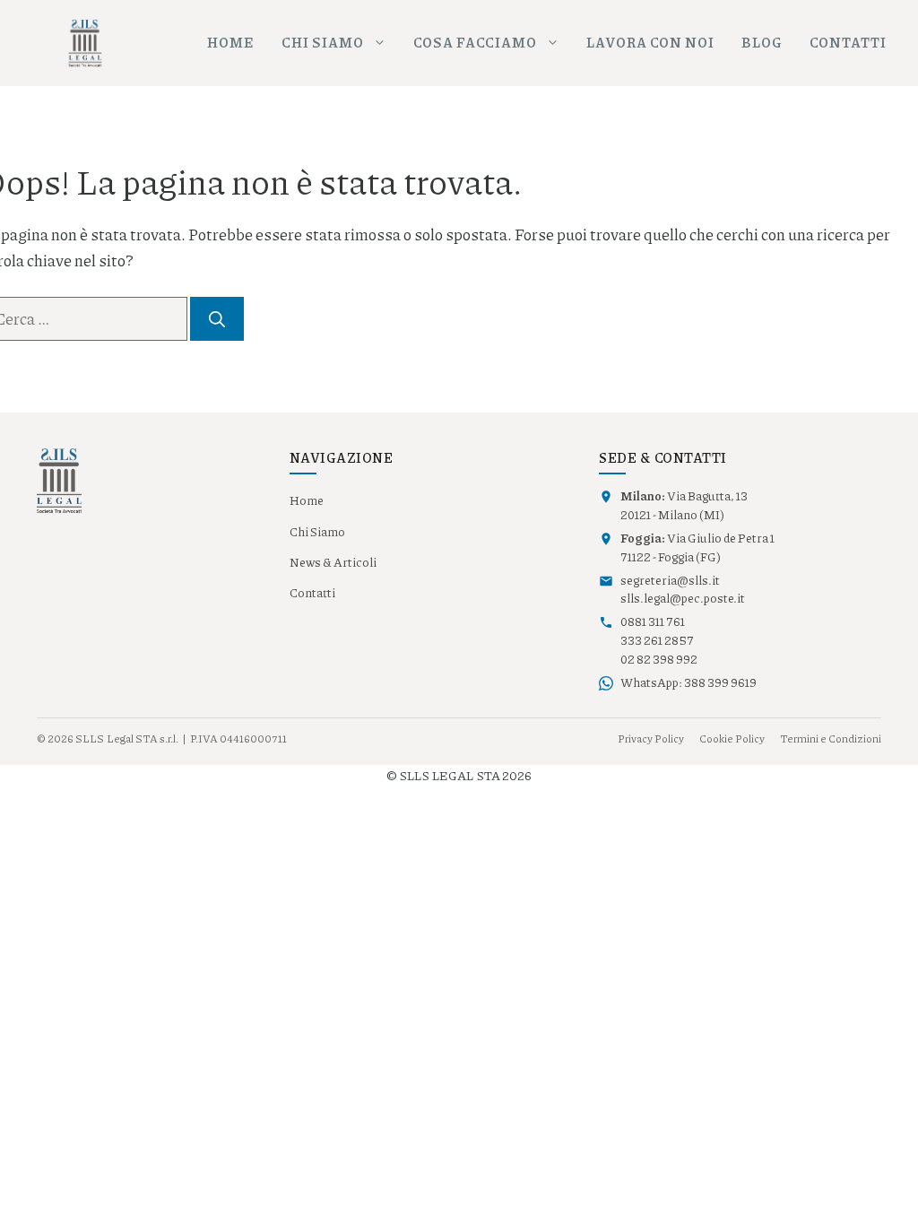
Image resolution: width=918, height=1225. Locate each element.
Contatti (848, 42)
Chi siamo (322, 42)
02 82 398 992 (658, 659)
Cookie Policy (732, 738)
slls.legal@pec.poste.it (682, 598)
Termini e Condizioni (830, 738)
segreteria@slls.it (670, 580)
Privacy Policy (651, 738)
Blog (762, 42)
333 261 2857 (657, 640)
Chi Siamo (317, 532)
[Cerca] (217, 319)
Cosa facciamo (475, 42)
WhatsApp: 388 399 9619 (688, 682)
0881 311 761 (652, 621)
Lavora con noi (650, 42)
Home (231, 42)
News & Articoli (333, 562)
